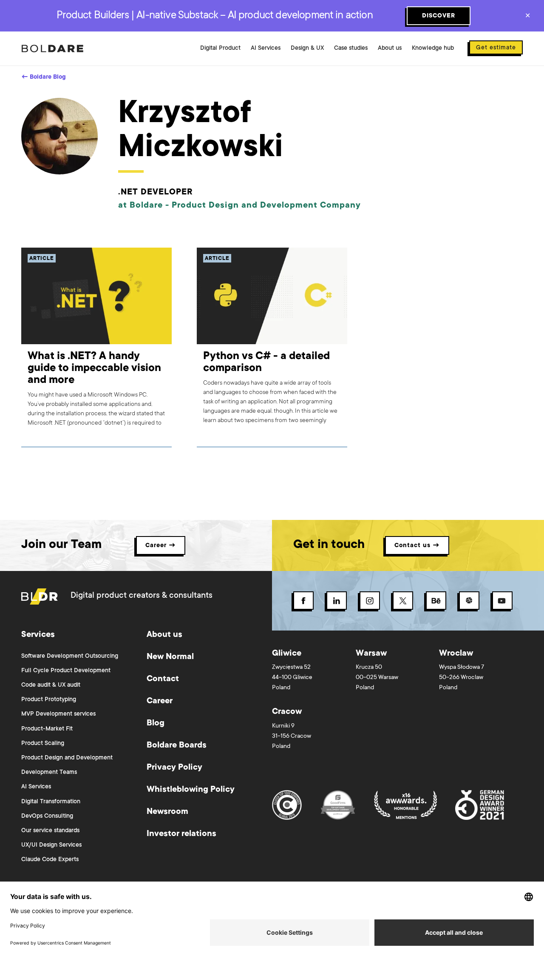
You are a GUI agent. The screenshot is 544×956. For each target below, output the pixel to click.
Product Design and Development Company (266, 206)
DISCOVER (438, 16)
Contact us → (417, 545)
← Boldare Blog (43, 77)
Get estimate (496, 48)
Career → (160, 545)
